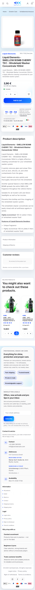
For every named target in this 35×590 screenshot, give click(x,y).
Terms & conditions (9, 525)
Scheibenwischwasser (27, 11)
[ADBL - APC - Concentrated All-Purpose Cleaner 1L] (11, 305)
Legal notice (7, 515)
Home (5, 11)
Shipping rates (8, 507)
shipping (14, 86)
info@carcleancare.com (17, 446)
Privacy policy (8, 518)
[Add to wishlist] (28, 94)
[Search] (7, 3)
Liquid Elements (9, 54)
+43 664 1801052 (15, 444)
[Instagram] (12, 579)
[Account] (28, 3)
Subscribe (8, 419)
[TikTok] (23, 579)
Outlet (5, 494)
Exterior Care (13, 11)
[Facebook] (17, 579)
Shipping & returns (9, 504)
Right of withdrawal (9, 522)
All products (7, 490)
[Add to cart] (16, 333)
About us (6, 497)
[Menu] (3, 3)
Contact (6, 500)
